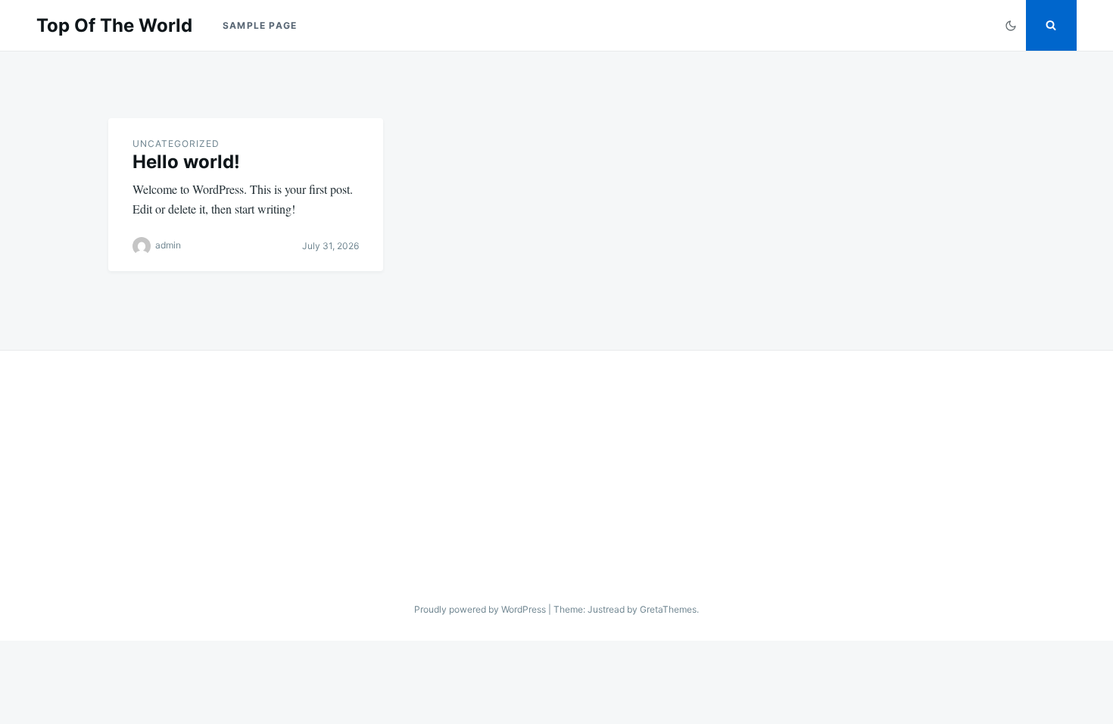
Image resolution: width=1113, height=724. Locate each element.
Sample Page (260, 25)
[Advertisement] (556, 464)
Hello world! (186, 162)
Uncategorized (176, 143)
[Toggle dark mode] (1011, 25)
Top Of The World (114, 25)
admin (168, 245)
